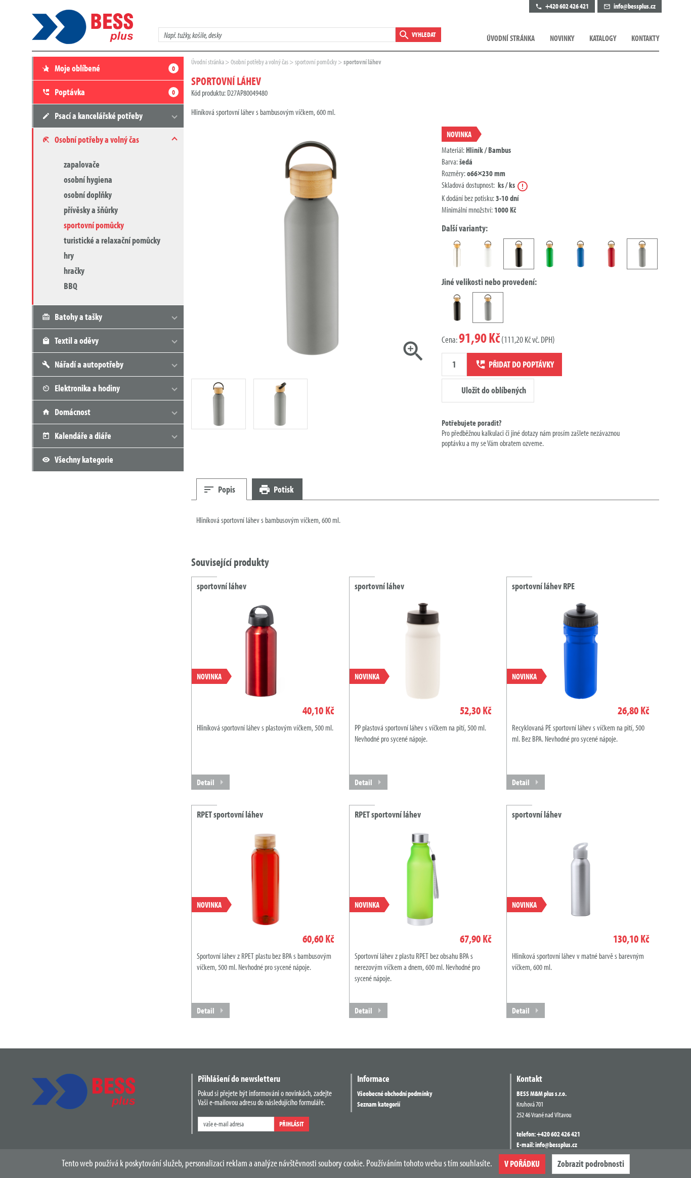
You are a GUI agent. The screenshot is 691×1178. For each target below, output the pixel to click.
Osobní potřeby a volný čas (260, 61)
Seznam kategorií (378, 1104)
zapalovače (82, 164)
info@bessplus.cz (556, 1144)
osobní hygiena (88, 179)
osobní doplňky (88, 194)
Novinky (562, 38)
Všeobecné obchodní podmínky (394, 1093)
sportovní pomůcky (94, 225)
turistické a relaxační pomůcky (112, 240)
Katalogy (602, 38)
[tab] (221, 489)
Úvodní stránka (511, 38)
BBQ (70, 286)
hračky (74, 270)
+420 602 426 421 (558, 1134)
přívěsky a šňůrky (91, 210)
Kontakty (645, 38)
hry (69, 255)
